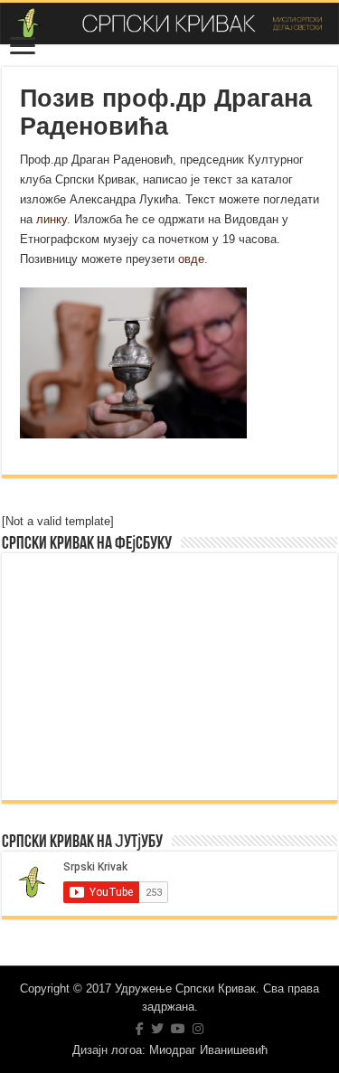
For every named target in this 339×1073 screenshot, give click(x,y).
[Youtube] (178, 1029)
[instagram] (198, 1029)
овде (191, 259)
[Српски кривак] (169, 23)
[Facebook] (140, 1029)
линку (51, 219)
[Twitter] (157, 1029)
